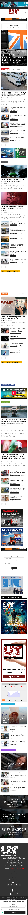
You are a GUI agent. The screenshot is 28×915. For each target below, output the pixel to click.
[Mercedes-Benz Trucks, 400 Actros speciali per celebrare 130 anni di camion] (14, 48)
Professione (5, 69)
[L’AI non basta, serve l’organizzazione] (5, 352)
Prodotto (4, 162)
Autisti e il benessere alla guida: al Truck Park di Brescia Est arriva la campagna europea (17, 735)
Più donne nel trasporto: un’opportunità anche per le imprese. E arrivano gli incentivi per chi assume (18, 774)
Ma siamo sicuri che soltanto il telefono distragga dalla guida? (16, 344)
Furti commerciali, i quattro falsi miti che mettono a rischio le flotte (13, 180)
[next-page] (5, 145)
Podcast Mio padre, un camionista (10, 271)
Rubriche (4, 293)
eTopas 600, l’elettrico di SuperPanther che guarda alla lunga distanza (17, 230)
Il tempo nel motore (14, 336)
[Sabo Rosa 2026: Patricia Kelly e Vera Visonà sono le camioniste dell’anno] (5, 789)
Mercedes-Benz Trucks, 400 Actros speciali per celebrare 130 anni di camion (13, 58)
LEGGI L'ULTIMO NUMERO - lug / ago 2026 (12, 597)
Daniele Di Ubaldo (5, 426)
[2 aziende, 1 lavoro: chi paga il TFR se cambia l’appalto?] (5, 498)
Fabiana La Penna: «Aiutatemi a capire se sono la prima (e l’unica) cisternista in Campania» (18, 781)
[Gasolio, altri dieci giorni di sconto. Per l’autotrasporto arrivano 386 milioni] (5, 125)
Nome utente (14, 556)
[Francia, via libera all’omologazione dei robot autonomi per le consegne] (5, 139)
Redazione (3, 97)
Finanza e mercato (5, 89)
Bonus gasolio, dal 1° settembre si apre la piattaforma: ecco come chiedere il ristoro (17, 109)
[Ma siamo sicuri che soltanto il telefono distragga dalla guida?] (5, 345)
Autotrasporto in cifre (15, 475)
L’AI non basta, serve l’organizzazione (18, 351)
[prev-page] (2, 145)
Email (13, 904)
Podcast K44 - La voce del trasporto (11, 362)
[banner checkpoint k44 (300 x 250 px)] (12, 594)
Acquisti (18, 162)
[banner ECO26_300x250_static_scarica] (20, 157)
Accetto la (14, 909)
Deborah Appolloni (6, 768)
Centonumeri (5, 402)
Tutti (14, 69)
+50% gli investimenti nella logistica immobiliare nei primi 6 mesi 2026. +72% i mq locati (17, 489)
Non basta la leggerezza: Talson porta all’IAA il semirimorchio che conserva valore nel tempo (18, 253)
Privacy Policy (16, 909)
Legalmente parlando (6, 314)
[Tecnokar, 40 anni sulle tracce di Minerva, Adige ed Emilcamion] (5, 246)
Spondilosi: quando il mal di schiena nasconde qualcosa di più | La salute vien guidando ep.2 (17, 743)
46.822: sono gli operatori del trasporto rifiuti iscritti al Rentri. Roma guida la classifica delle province (18, 472)
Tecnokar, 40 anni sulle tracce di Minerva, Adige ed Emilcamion (17, 244)
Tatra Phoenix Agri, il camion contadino (18, 237)
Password (14, 561)
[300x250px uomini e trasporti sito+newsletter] (12, 545)
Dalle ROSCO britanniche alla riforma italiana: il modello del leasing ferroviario (18, 116)
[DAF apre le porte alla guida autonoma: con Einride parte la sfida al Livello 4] (5, 224)
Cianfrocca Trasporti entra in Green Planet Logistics (14, 27)
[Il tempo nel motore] (5, 338)
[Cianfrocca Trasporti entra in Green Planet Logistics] (5, 132)
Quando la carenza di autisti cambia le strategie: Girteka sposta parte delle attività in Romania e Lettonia (13, 94)
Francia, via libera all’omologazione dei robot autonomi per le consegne (18, 138)
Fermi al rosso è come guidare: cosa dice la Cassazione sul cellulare (13, 317)
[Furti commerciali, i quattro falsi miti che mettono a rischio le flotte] (14, 171)
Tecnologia (4, 176)
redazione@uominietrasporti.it (16, 868)
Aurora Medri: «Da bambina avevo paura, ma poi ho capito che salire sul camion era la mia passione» (18, 330)
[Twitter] (14, 885)
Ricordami (14, 570)
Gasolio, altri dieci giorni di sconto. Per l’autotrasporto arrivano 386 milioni (18, 123)
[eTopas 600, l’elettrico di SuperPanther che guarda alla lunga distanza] (5, 231)
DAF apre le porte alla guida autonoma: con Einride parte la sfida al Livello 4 (18, 222)
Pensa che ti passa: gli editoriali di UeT (18, 338)
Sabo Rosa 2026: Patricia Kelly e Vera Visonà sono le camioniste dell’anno (18, 788)
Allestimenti (13, 247)
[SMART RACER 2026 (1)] (14, 6)
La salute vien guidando (8, 704)
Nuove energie (5, 451)
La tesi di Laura (13, 346)
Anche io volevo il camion (16, 333)
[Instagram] (20, 885)
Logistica (18, 69)
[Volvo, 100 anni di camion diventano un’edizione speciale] (5, 261)
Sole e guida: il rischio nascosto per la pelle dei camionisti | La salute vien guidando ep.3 (18, 728)
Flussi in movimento (14, 492)
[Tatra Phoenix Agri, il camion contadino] (5, 239)
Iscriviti (13, 912)
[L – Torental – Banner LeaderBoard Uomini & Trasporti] (14, 20)
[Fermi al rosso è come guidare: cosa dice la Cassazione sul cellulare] (14, 306)
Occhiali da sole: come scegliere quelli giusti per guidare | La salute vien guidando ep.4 (14, 719)
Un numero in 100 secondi (16, 499)
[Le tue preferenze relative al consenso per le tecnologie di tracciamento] (2, 912)
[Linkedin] (11, 885)
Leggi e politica (13, 111)
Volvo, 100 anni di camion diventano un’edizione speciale (18, 259)
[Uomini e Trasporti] (14, 12)
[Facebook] (8, 885)
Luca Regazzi (5, 64)
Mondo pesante (6, 52)
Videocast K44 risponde (8, 384)
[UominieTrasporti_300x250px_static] (12, 526)
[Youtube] (17, 885)
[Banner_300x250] (7, 157)
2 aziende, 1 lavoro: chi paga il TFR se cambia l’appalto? (18, 496)
